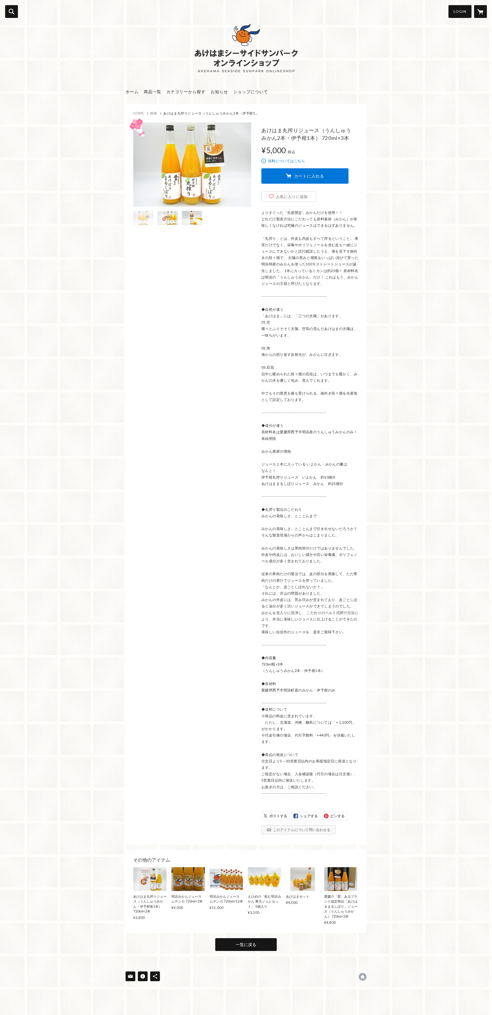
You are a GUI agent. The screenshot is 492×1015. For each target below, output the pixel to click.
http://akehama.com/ (362, 977)
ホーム (132, 91)
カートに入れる (309, 175)
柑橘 (153, 113)
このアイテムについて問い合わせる (301, 829)
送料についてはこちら (286, 161)
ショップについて (250, 91)
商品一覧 (152, 91)
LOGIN (460, 11)
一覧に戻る (246, 944)
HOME (138, 113)
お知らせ (219, 91)
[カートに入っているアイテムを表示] (480, 11)
